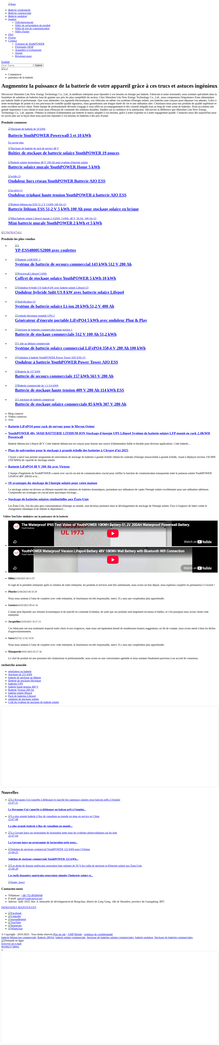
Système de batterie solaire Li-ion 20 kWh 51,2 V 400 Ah (64, 306)
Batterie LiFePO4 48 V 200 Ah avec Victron (39, 466)
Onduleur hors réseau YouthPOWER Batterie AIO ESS (56, 181)
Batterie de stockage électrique (24, 680)
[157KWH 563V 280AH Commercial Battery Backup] (27, 371)
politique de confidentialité (98, 934)
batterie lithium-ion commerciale (18, 937)
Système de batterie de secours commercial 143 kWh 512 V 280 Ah (73, 264)
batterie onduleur (144, 937)
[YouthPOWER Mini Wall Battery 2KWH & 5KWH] (52, 218)
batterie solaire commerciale (70, 937)
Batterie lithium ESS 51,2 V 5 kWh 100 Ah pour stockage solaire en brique (73, 209)
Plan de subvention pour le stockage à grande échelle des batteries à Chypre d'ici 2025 (68, 450)
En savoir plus (16, 142)
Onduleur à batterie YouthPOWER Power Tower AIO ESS (66, 362)
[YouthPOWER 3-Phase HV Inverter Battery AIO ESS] (15, 190)
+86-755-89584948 (31, 895)
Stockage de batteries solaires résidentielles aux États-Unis (48, 499)
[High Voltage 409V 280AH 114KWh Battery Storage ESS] (36, 385)
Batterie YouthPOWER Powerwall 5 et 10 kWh (49, 135)
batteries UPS (15, 683)
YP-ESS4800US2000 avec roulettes (45, 250)
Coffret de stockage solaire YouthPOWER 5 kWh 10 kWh (65, 278)
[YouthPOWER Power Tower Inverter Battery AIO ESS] (50, 357)
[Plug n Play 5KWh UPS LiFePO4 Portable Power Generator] (35, 315)
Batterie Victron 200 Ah (21, 689)
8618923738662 (10, 946)
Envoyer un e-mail (11, 943)
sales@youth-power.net (29, 898)
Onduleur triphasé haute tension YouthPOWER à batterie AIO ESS (67, 195)
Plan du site (59, 934)
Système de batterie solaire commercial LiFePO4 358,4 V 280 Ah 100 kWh (80, 348)
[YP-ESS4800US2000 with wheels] (17, 245)
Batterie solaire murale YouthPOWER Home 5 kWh (54, 167)
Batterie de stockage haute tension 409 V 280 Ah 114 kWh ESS (69, 390)
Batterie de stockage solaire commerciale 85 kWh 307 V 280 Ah (70, 404)
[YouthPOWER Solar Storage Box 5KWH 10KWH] (31, 273)
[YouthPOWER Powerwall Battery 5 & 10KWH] (26, 128)
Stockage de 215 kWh (20, 674)
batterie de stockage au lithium (24, 677)
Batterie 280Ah (45, 937)
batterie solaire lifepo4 (20, 692)
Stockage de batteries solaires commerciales (110, 937)
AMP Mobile (75, 934)
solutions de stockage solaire (23, 699)
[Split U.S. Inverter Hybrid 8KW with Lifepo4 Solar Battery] (51, 287)
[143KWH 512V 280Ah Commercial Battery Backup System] (28, 259)
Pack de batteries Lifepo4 (22, 696)
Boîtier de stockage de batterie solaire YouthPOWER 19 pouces (63, 153)
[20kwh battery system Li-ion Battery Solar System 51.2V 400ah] (25, 301)
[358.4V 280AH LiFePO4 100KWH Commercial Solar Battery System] (32, 343)
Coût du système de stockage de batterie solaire (33, 702)
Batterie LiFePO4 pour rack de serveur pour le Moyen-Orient (51, 426)
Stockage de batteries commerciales (173, 937)
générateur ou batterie (19, 671)
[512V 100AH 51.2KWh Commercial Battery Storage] (43, 329)
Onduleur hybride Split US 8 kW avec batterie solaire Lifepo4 (69, 292)
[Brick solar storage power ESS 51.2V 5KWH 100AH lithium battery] (37, 204)
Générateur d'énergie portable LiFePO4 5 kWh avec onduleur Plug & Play (81, 320)
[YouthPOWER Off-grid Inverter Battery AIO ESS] (14, 176)
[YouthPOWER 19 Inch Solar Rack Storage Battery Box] (33, 148)
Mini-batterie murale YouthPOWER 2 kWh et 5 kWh (55, 223)
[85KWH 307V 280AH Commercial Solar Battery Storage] (34, 399)
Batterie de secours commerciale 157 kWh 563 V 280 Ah (64, 376)
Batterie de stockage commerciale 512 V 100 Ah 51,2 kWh (66, 334)
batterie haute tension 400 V (23, 686)
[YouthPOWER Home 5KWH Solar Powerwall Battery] (48, 162)
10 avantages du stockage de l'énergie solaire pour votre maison (52, 483)
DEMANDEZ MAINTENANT (18, 907)
